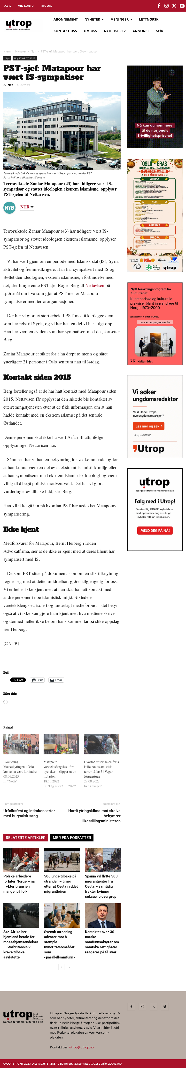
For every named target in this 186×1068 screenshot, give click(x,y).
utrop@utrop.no (81, 1047)
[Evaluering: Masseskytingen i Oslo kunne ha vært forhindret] (21, 744)
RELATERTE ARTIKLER (26, 837)
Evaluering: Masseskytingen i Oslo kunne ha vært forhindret (20, 766)
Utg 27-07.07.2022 (24, 58)
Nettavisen (94, 285)
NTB (10, 85)
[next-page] (69, 967)
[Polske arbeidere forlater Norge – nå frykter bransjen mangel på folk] (21, 860)
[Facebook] (131, 1007)
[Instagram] (142, 1006)
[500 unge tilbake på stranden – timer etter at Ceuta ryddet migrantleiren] (62, 860)
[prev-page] (61, 967)
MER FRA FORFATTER (72, 837)
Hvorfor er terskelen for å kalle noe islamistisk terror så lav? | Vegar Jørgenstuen (101, 769)
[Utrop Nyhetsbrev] (155, 549)
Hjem (7, 51)
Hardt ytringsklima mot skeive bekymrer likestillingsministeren (94, 816)
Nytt (33, 51)
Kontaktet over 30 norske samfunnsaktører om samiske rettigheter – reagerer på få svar (102, 942)
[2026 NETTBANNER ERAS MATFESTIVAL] (155, 270)
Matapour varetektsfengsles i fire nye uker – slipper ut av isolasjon (60, 769)
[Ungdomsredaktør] (155, 456)
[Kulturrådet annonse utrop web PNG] (155, 363)
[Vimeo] (165, 1007)
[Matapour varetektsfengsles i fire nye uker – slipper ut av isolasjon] (61, 744)
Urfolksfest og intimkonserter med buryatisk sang (29, 813)
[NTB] (13, 208)
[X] (153, 1007)
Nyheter (20, 51)
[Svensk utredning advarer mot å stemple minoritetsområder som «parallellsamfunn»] (62, 915)
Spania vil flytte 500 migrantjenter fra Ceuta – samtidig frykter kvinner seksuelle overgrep (101, 886)
